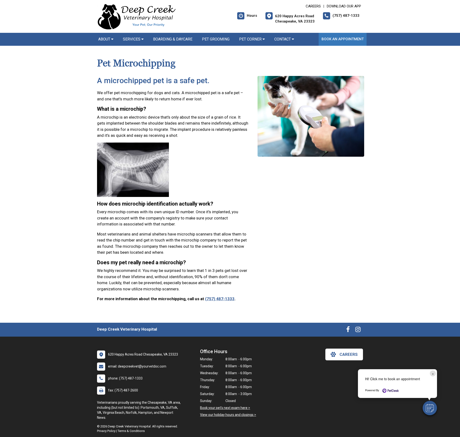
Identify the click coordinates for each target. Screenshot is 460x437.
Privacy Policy (106, 431)
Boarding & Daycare (172, 39)
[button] (430, 408)
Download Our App (344, 6)
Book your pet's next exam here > (225, 408)
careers (348, 354)
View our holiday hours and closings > (228, 415)
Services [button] (132, 39)
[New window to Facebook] (348, 330)
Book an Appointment (343, 39)
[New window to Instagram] (358, 330)
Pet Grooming (216, 39)
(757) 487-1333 (220, 298)
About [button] (104, 39)
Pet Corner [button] (251, 39)
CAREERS (313, 6)
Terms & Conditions (131, 431)
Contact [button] (283, 39)
